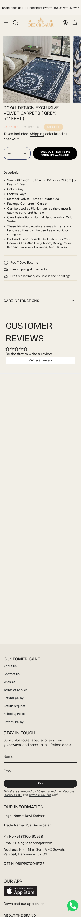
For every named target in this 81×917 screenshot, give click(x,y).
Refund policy (14, 698)
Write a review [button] (40, 360)
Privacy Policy (14, 722)
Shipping (37, 133)
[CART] (74, 22)
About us (10, 666)
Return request (14, 706)
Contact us (12, 674)
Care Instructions (21, 301)
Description (12, 173)
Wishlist (9, 682)
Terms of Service (16, 690)
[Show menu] (5, 22)
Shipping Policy (15, 714)
